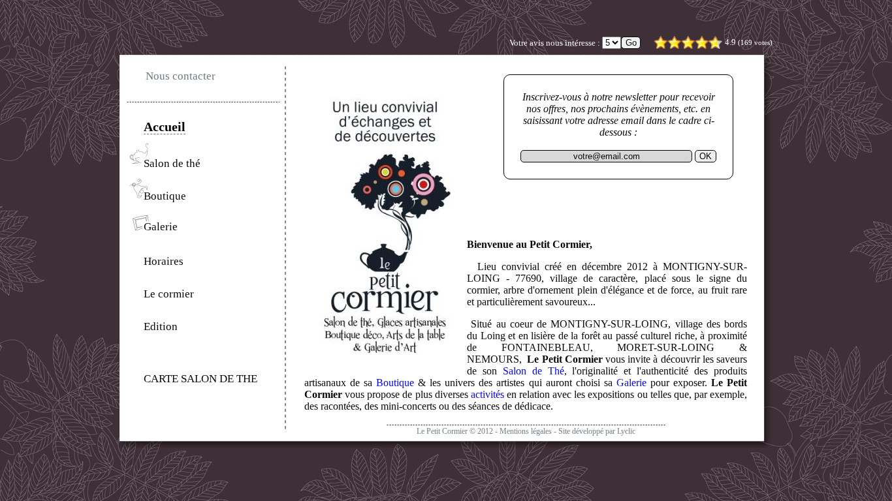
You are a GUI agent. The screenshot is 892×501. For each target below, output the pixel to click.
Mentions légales (526, 431)
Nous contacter (180, 76)
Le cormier (169, 294)
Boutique (165, 196)
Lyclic (626, 431)
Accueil (164, 126)
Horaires (163, 261)
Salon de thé (172, 163)
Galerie (161, 226)
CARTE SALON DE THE (200, 378)
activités (487, 394)
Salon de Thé (533, 370)
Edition (161, 326)
